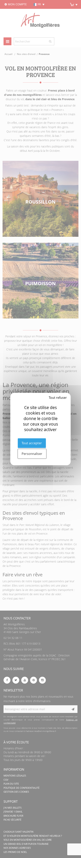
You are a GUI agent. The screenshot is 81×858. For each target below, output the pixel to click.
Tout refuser (58, 397)
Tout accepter (32, 443)
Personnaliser (32, 454)
